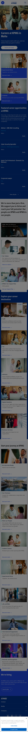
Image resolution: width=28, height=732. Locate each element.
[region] (14, 724)
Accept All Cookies (14, 729)
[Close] (26, 718)
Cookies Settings (14, 725)
